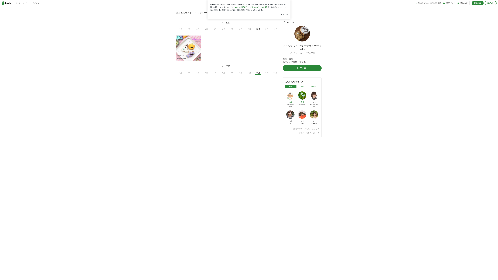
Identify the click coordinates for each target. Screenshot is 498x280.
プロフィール (295, 53)
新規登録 (477, 3)
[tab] (290, 86)
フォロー (304, 68)
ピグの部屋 (310, 53)
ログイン (490, 3)
